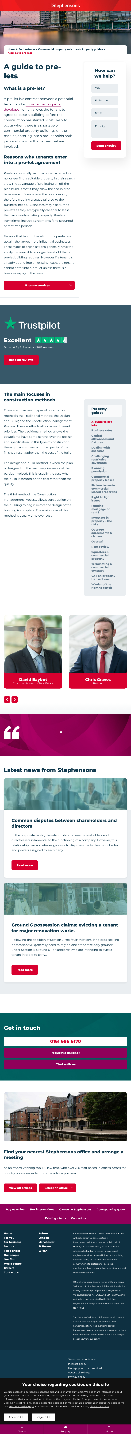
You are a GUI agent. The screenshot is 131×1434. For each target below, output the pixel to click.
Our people (11, 1255)
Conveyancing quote (111, 1209)
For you (9, 1237)
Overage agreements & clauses (101, 533)
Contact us (78, 1218)
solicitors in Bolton (87, 1238)
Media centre (13, 1263)
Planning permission (99, 469)
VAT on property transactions (103, 577)
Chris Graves (98, 679)
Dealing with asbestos (100, 449)
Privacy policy (76, 1376)
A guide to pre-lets (20, 52)
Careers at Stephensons (75, 1209)
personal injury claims (104, 1255)
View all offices (20, 1188)
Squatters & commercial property (100, 555)
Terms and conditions (82, 1359)
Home (11, 49)
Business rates (101, 430)
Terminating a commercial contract (101, 567)
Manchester (46, 1242)
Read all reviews (21, 359)
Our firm (9, 1259)
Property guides (92, 49)
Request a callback (65, 1053)
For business (27, 49)
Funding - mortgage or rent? (100, 509)
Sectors (9, 1246)
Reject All (43, 1417)
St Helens (45, 1246)
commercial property (84, 1272)
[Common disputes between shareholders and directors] (65, 794)
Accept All (16, 1417)
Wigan (43, 1250)
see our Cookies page (21, 1406)
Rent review (100, 546)
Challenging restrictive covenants (100, 459)
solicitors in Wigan (95, 1246)
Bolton (43, 1233)
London (44, 1237)
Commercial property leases (102, 478)
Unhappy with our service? (85, 1368)
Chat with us (66, 1064)
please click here (99, 1406)
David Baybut (33, 679)
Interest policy (77, 1363)
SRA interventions (42, 1209)
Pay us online (15, 1209)
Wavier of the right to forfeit (101, 586)
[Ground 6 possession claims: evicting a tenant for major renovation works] (65, 899)
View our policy (92, 1339)
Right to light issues (101, 498)
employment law (82, 1268)
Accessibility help (79, 1372)
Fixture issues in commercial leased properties (104, 489)
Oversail (97, 541)
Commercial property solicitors (58, 49)
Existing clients (55, 1218)
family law (88, 1259)
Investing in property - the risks (101, 521)
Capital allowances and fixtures (102, 439)
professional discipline (102, 1264)
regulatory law (114, 1268)
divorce (97, 1259)
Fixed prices (12, 1250)
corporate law (99, 1268)
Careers (9, 1267)
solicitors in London (96, 1242)
